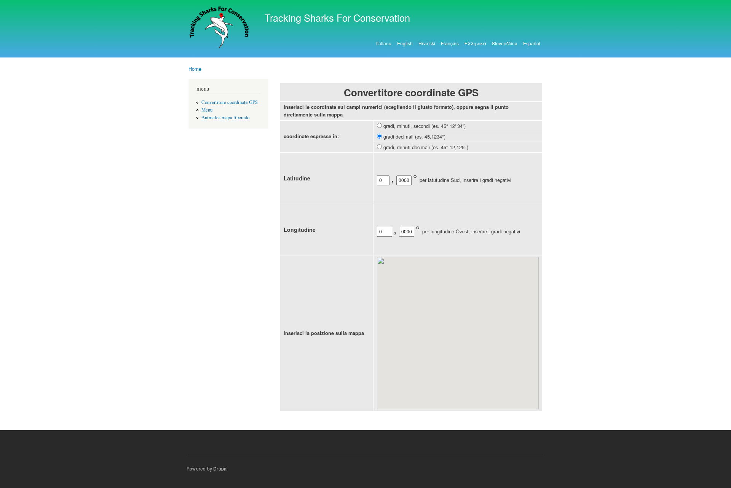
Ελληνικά (475, 43)
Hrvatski (426, 43)
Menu (206, 110)
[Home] (221, 28)
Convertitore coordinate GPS (229, 102)
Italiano (383, 43)
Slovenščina (504, 43)
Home (194, 68)
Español (531, 43)
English (405, 43)
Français (450, 43)
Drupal (220, 468)
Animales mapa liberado (225, 117)
